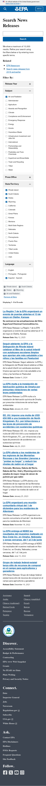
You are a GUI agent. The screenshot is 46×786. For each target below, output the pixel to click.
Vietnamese (28, 615)
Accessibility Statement (13, 649)
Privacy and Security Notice (15, 679)
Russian (27, 611)
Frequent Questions (12, 755)
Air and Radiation (13, 293)
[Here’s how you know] (23, 3)
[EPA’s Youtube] (16, 772)
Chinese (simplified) (32, 599)
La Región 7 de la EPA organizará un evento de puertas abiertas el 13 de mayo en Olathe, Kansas (22, 314)
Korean (27, 607)
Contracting (8, 657)
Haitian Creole (9, 607)
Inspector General (11, 697)
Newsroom (7, 706)
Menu (39, 8)
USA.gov (7, 719)
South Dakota (26, 286)
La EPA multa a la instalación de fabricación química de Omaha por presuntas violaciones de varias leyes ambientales (21, 388)
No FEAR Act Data (11, 670)
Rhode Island (11, 286)
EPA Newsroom (13, 66)
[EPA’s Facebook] (5, 772)
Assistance (7, 595)
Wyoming (19, 290)
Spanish (27, 595)
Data (5, 693)
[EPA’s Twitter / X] (10, 772)
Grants (6, 666)
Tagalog (6, 615)
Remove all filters (10, 297)
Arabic (5, 599)
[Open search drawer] (5, 9)
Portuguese (7, 611)
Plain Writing (9, 675)
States (8, 290)
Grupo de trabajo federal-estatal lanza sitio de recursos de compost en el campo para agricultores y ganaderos (22, 567)
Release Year (11, 84)
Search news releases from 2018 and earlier (18, 70)
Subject (8, 91)
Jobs (5, 702)
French (26, 603)
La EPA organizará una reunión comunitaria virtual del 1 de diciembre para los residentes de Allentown (20, 507)
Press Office (11, 177)
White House (9, 723)
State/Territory (12, 184)
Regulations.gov (10, 710)
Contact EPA (9, 737)
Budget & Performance (13, 653)
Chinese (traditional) (11, 603)
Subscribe (7, 715)
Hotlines (6, 746)
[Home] (21, 9)
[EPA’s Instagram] (22, 772)
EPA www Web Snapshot (14, 662)
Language (9, 264)
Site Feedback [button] (9, 759)
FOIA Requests (10, 750)
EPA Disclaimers (10, 742)
